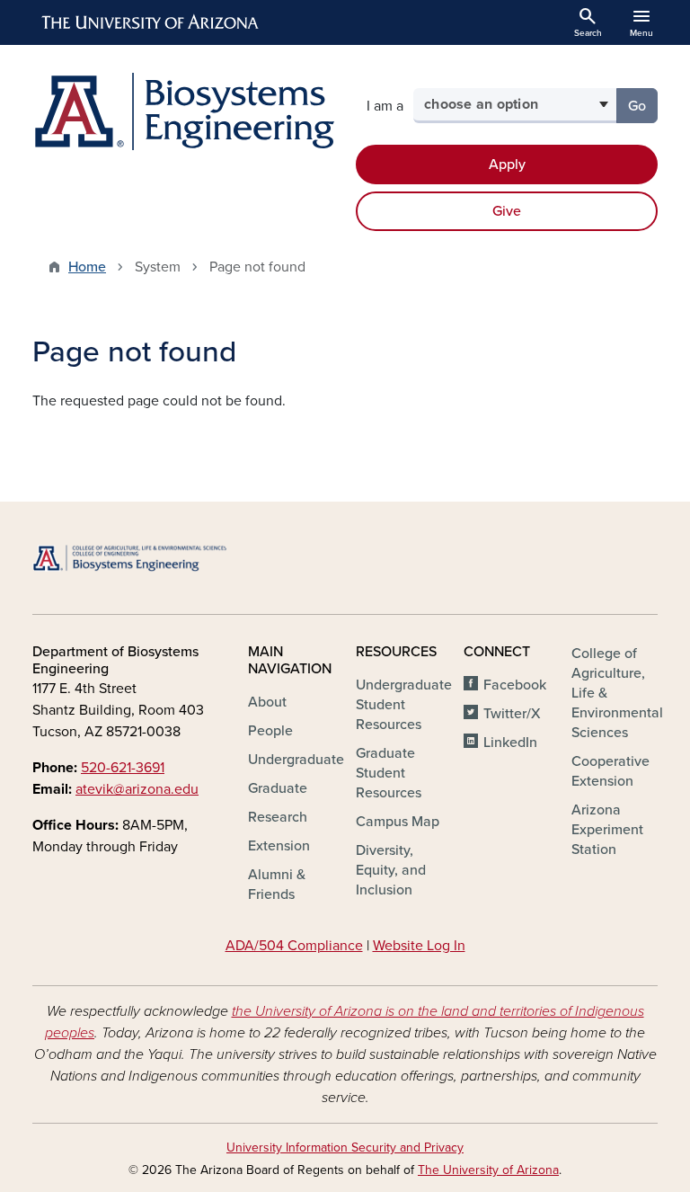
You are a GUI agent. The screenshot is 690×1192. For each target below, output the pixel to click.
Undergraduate (296, 760)
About (267, 702)
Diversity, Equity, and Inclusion (391, 870)
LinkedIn (510, 743)
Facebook (514, 685)
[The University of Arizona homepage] (151, 22)
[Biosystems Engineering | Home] (183, 111)
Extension (279, 846)
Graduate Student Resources (388, 773)
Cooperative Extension (610, 771)
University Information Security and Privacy (345, 1147)
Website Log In (419, 946)
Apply (507, 164)
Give (506, 211)
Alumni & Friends (276, 884)
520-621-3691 (122, 768)
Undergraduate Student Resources (404, 705)
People (270, 731)
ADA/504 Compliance (294, 946)
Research (277, 817)
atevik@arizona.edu (137, 789)
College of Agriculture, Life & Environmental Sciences (617, 693)
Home (87, 267)
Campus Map (397, 822)
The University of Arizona (488, 1170)
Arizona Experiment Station (607, 829)
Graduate (277, 788)
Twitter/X (512, 714)
